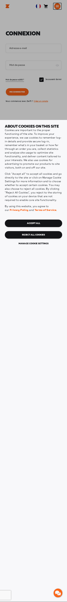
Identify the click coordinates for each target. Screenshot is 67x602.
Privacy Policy (19, 210)
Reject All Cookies (33, 235)
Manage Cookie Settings (34, 244)
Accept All (33, 223)
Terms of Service (45, 210)
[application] (58, 593)
